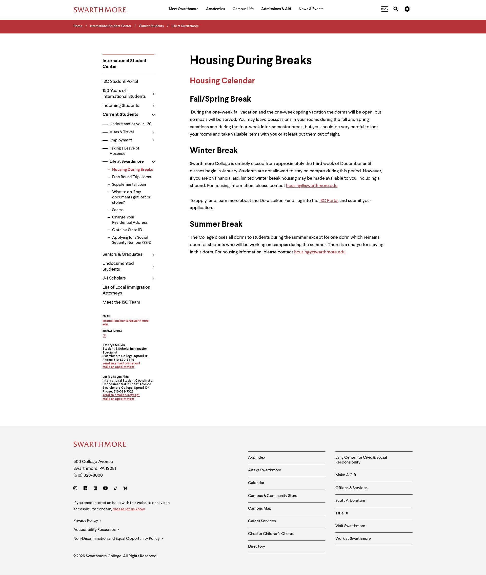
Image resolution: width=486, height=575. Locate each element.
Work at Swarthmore (353, 539)
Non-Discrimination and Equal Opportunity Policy (116, 539)
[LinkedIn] (95, 489)
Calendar (256, 483)
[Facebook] (85, 489)
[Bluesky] (125, 489)
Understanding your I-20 (130, 124)
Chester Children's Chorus (271, 534)
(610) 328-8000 (88, 475)
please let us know (129, 509)
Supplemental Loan (129, 185)
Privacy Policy (86, 521)
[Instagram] (76, 489)
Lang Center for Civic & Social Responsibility (361, 460)
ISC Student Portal (120, 81)
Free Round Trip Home (131, 177)
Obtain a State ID (127, 230)
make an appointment (119, 367)
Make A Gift (345, 475)
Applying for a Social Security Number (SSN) (131, 240)
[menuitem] (183, 9)
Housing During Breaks (132, 170)
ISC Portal (328, 200)
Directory (256, 547)
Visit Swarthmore (350, 526)
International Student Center (125, 64)
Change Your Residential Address (130, 220)
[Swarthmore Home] (100, 445)
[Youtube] (105, 489)
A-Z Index (256, 458)
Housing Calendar (222, 81)
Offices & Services (351, 488)
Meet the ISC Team (121, 302)
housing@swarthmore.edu (311, 185)
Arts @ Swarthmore (264, 470)
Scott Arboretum (350, 501)
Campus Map (260, 509)
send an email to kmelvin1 (121, 363)
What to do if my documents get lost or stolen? (131, 197)
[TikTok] (115, 489)
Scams (118, 210)
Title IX (341, 513)
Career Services (262, 521)
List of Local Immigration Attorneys (126, 290)
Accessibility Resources (94, 530)
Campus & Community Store (272, 496)
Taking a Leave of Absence (124, 151)
